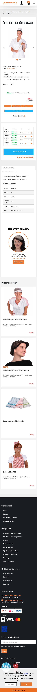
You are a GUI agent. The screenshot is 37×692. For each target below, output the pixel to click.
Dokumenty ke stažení (9, 172)
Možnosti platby (8, 544)
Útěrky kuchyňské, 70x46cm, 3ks (13, 421)
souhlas (26, 674)
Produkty (8, 12)
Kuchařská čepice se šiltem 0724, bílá (15, 319)
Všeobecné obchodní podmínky (12, 537)
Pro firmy (6, 558)
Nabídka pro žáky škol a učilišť (12, 533)
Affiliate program (8, 521)
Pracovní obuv (7, 580)
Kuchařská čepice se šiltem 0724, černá (16, 370)
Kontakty (6, 514)
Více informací (11, 68)
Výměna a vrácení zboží (10, 551)
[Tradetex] (9, 2)
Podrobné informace (9, 168)
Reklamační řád (8, 547)
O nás (5, 510)
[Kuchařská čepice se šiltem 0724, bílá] (18, 301)
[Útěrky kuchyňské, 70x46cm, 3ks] (18, 403)
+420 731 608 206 (19, 258)
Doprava (5, 540)
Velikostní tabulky (8, 561)
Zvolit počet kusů (18, 111)
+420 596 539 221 (12, 596)
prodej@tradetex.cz (13, 600)
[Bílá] (11, 84)
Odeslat (4, 651)
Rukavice (6, 584)
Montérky (6, 577)
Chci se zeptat (18, 262)
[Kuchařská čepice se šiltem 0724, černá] (18, 352)
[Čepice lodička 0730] (18, 454)
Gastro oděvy (25, 12)
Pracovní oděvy (16, 12)
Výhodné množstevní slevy (18, 106)
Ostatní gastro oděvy (8, 13)
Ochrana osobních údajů (10, 554)
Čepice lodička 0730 (9, 472)
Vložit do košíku (18, 152)
